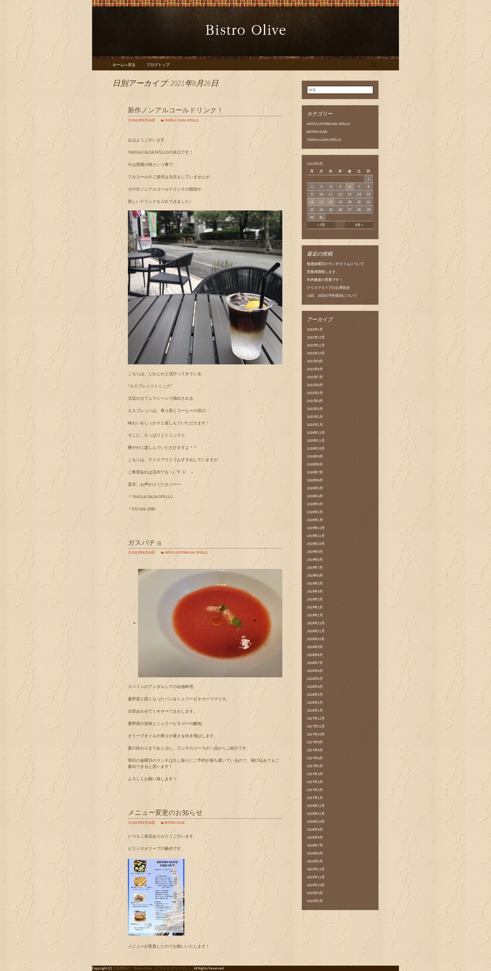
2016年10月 (316, 821)
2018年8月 (315, 654)
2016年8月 (315, 837)
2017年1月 (315, 797)
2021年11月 (316, 345)
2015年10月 (316, 885)
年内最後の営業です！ (325, 279)
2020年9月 (315, 456)
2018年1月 (315, 710)
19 (340, 201)
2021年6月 (315, 385)
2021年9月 (315, 361)
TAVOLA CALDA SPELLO (181, 120)
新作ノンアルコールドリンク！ (176, 110)
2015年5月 (315, 901)
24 (321, 209)
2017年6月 (315, 758)
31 (321, 217)
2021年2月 (315, 416)
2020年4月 (315, 496)
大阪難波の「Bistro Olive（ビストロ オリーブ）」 (152, 968)
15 (368, 194)
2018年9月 (315, 647)
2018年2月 (315, 702)
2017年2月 (315, 789)
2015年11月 (316, 877)
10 (321, 194)
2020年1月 (315, 520)
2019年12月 (316, 527)
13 (349, 194)
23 (312, 209)
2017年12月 (316, 718)
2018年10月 (316, 639)
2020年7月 (315, 472)
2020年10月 (316, 448)
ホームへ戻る (124, 64)
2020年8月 (315, 464)
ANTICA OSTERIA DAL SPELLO (186, 552)
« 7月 (321, 225)
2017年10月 (316, 734)
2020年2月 (315, 512)
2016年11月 (316, 813)
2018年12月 (316, 623)
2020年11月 (316, 440)
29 (368, 209)
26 (340, 209)
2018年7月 (315, 662)
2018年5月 (315, 678)
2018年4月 (315, 686)
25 (330, 209)
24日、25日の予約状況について (332, 295)
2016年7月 (315, 845)
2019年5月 (315, 583)
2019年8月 (315, 559)
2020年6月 (315, 480)
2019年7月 (315, 567)
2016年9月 (315, 829)
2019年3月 (315, 599)
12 (340, 194)
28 (359, 209)
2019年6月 (315, 575)
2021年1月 (315, 424)
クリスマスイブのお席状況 (328, 287)
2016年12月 (316, 805)
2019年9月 (315, 551)
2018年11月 (316, 631)
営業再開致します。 (323, 271)
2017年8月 (315, 750)
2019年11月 (316, 535)
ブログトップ (158, 64)
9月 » (359, 225)
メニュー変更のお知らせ (165, 813)
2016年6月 (315, 853)
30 (312, 217)
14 (359, 194)
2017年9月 (315, 742)
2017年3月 (315, 781)
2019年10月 (316, 543)
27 (349, 209)
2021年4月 (315, 400)
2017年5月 (315, 766)
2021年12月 (316, 337)
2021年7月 (315, 377)
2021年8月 (315, 369)
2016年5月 (315, 861)
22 (368, 201)
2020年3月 (315, 504)
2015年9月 (315, 893)
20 (349, 201)
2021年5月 (315, 392)
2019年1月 (315, 615)
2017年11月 (316, 726)
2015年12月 (316, 869)
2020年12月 (316, 432)
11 (330, 194)
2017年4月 (315, 774)
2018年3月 (315, 694)
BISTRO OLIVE (174, 822)
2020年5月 (315, 488)
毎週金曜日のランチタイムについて (335, 263)
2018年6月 (315, 670)
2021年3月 (315, 408)
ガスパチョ (145, 543)
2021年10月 (316, 353)
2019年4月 (315, 591)
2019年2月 (315, 607)
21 (359, 201)
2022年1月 (315, 329)
